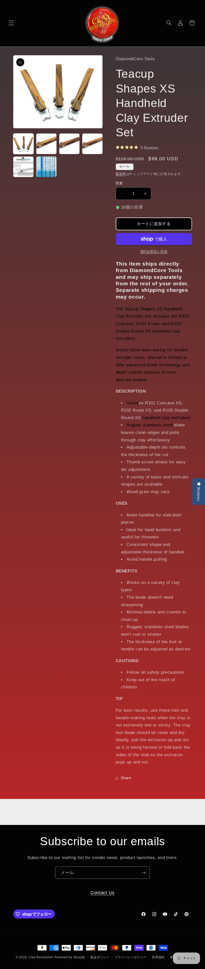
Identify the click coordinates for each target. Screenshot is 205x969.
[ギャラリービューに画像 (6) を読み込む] (46, 167)
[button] (11, 23)
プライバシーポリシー (130, 957)
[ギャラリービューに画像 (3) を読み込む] (69, 144)
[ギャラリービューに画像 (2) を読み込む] (46, 144)
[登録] (144, 872)
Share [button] (126, 778)
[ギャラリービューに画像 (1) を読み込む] (23, 144)
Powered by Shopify (69, 957)
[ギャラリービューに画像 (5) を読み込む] (23, 167)
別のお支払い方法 (153, 251)
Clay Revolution (41, 957)
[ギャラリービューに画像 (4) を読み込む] (92, 144)
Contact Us (102, 892)
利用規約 (158, 957)
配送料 (121, 174)
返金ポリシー (99, 957)
